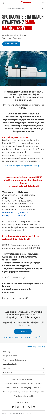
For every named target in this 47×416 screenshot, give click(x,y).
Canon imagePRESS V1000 (15, 137)
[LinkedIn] (23, 407)
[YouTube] (34, 407)
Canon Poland (22, 402)
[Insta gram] (18, 407)
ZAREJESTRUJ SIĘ (11, 44)
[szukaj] (9, 2)
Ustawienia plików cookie (23, 396)
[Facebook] (13, 407)
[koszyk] (3, 2)
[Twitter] (29, 407)
